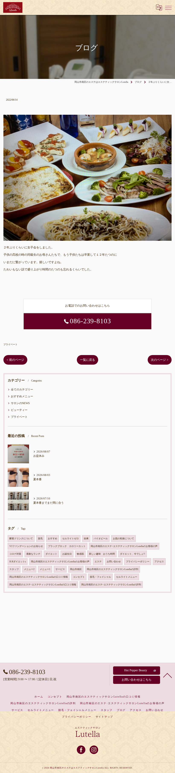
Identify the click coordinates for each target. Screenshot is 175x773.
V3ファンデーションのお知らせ (26, 546)
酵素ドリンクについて (21, 538)
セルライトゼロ (70, 538)
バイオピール (101, 538)
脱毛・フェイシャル (100, 577)
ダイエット (51, 554)
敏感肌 (80, 554)
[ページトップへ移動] (167, 675)
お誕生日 (67, 554)
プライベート (10, 344)
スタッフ (14, 569)
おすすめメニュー (22, 396)
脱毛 (40, 538)
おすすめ (52, 538)
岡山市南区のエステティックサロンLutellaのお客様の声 (60, 561)
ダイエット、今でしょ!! (132, 554)
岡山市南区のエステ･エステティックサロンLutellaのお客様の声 (124, 546)
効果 (86, 538)
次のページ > (159, 359)
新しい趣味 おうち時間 (102, 554)
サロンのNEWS (20, 403)
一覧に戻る (87, 359)
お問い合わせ (114, 561)
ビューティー (19, 410)
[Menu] (168, 7)
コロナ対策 (15, 554)
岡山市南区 (76, 569)
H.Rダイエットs (17, 561)
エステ (98, 561)
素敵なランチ (33, 554)
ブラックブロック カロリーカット (67, 546)
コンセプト (79, 577)
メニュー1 (45, 569)
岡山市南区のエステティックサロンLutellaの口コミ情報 (38, 577)
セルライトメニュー (126, 577)
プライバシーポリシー (137, 561)
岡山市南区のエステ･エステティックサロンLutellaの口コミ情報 (42, 584)
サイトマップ (104, 716)
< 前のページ (15, 359)
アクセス (159, 561)
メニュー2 (29, 569)
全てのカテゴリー (22, 389)
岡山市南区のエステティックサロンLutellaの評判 (112, 569)
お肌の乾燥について (123, 538)
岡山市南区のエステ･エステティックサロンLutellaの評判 (111, 584)
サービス (60, 569)
